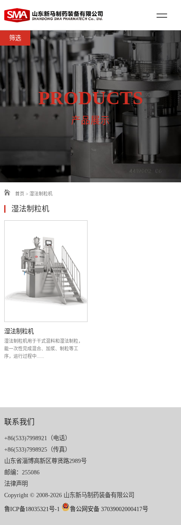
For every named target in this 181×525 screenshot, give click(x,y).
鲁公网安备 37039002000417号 (109, 509)
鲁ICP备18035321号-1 (32, 509)
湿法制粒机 (41, 193)
